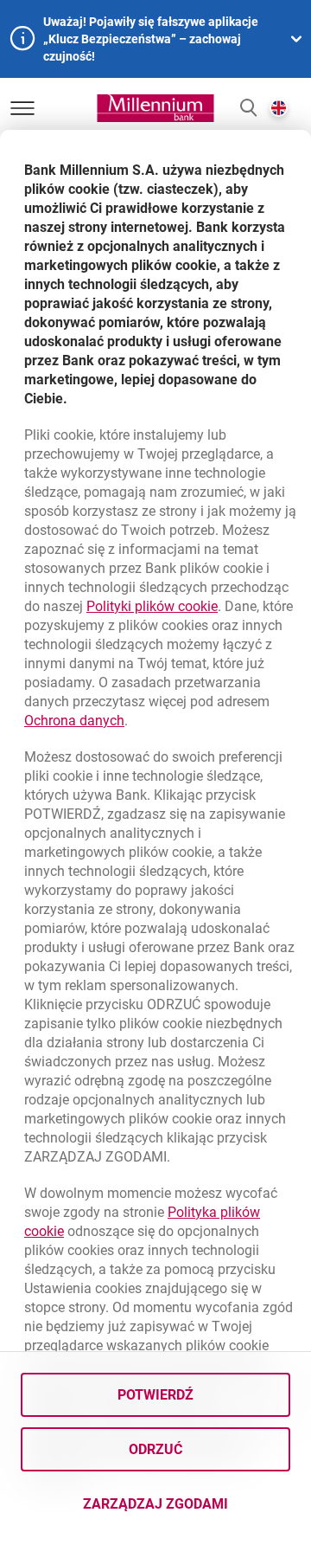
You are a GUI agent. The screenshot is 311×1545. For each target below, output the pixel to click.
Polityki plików (152, 606)
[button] (248, 108)
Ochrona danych (74, 720)
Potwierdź (155, 1395)
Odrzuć (155, 1449)
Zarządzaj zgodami (186, 1509)
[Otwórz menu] (22, 108)
